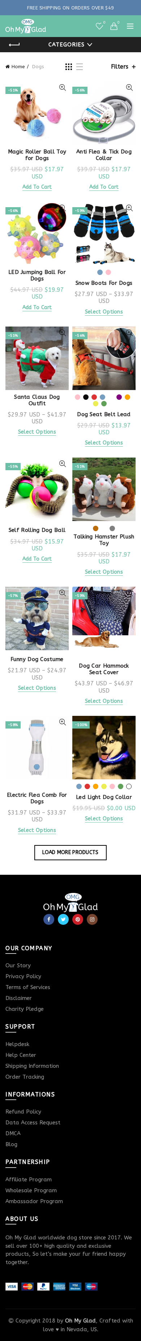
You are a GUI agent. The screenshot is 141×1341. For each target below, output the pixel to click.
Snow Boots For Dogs (104, 283)
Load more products (70, 852)
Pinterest (77, 919)
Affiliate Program (28, 1179)
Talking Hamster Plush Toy (103, 539)
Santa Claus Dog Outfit (37, 400)
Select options (104, 312)
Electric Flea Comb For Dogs (37, 798)
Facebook (48, 919)
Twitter (63, 919)
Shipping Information (32, 1066)
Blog (11, 1144)
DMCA (13, 1133)
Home (18, 66)
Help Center (20, 1055)
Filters (119, 66)
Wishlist (104, 23)
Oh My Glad (80, 1320)
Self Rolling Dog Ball (37, 530)
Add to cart (37, 187)
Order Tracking (24, 1077)
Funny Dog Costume (36, 659)
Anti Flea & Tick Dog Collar (104, 154)
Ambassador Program (34, 1201)
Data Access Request (32, 1122)
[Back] (14, 45)
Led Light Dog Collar (104, 797)
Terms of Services (27, 987)
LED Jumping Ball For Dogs (37, 275)
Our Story (18, 965)
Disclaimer (18, 998)
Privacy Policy (23, 976)
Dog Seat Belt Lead (104, 414)
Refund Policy (23, 1111)
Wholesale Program (31, 1190)
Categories (66, 44)
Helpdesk (17, 1044)
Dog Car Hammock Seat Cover (104, 669)
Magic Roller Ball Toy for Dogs (37, 154)
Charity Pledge (24, 1009)
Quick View (62, 87)
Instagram (92, 919)
